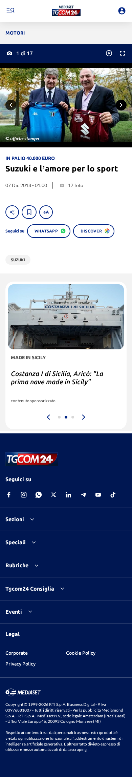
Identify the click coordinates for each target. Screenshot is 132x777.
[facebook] (8, 494)
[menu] (10, 11)
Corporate (16, 653)
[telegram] (83, 494)
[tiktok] (113, 494)
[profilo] (122, 11)
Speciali (15, 542)
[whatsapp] (38, 494)
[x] (53, 494)
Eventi (13, 612)
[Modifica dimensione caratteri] (46, 212)
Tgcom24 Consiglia (29, 589)
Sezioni (14, 519)
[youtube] (98, 494)
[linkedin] (68, 494)
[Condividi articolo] (12, 212)
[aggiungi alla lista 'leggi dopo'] (29, 212)
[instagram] (23, 494)
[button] (66, 10)
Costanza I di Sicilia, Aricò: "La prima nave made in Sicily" (57, 378)
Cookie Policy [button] (80, 653)
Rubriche (16, 565)
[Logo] (66, 10)
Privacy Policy (20, 664)
